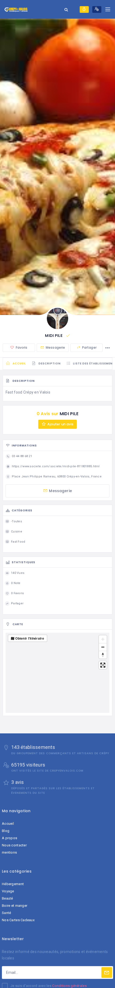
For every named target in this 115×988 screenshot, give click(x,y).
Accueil (8, 824)
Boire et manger (14, 906)
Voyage (8, 891)
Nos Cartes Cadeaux (18, 920)
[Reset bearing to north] (103, 655)
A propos (9, 838)
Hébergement (13, 884)
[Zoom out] (103, 647)
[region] (57, 673)
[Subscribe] (106, 972)
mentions (9, 852)
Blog (5, 831)
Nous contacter (14, 845)
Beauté (7, 898)
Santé (6, 913)
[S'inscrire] (96, 9)
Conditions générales (69, 986)
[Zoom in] (103, 639)
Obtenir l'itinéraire (29, 638)
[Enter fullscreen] (103, 665)
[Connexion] (84, 9)
